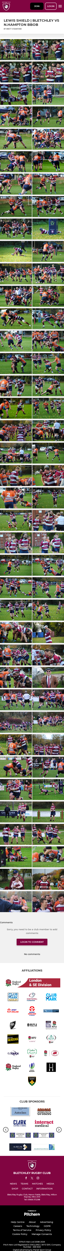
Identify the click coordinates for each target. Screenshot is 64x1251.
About (32, 1222)
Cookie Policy (19, 1234)
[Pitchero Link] (32, 1215)
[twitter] (32, 1178)
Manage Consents (42, 1234)
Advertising (46, 1222)
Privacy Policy (43, 1230)
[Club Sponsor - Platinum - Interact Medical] (44, 1124)
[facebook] (26, 1178)
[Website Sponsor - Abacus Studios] (44, 1112)
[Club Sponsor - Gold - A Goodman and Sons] (20, 1136)
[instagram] (37, 1178)
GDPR (47, 1226)
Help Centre (18, 1222)
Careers (18, 1226)
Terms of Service (22, 1230)
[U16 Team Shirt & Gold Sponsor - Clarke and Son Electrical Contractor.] (20, 1124)
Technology (32, 1226)
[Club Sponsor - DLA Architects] (44, 1147)
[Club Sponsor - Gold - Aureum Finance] (20, 1147)
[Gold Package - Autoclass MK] (20, 1112)
